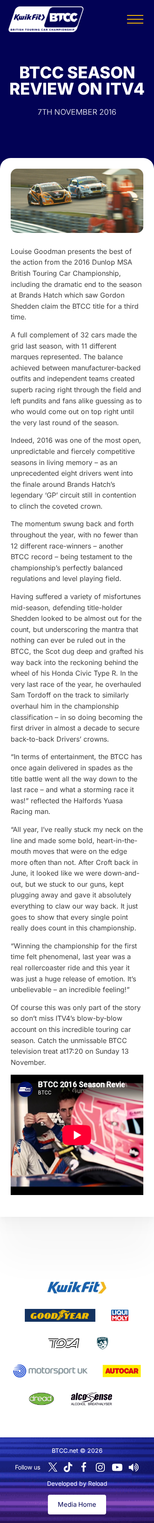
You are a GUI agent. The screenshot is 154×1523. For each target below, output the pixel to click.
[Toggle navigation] (135, 19)
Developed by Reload (77, 1483)
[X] (52, 1467)
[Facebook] (84, 1467)
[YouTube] (117, 1467)
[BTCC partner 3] (119, 1315)
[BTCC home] (46, 19)
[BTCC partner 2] (60, 1315)
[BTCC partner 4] (63, 1343)
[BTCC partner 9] (91, 1398)
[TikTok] (68, 1467)
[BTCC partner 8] (41, 1398)
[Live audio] (134, 1467)
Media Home (77, 1504)
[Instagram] (100, 1467)
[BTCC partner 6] (50, 1371)
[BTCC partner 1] (77, 1287)
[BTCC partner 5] (102, 1343)
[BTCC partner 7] (122, 1371)
